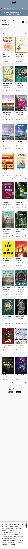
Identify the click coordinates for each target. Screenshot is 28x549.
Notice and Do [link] (6, 200)
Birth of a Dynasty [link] (7, 316)
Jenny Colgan (20, 85)
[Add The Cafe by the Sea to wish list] (26, 120)
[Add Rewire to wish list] (13, 62)
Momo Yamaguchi (21, 347)
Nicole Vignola (7, 56)
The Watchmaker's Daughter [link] (7, 375)
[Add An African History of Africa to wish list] (26, 295)
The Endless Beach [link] (7, 112)
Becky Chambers (20, 377)
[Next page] (19, 388)
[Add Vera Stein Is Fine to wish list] (13, 91)
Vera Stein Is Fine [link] (7, 83)
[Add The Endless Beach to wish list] (13, 120)
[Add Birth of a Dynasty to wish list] (13, 324)
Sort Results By (5, 28)
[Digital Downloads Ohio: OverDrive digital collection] (14, 3)
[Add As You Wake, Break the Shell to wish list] (26, 382)
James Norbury (20, 56)
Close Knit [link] (18, 83)
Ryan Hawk (6, 260)
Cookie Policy (13, 544)
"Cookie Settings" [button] (12, 538)
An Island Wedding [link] (20, 142)
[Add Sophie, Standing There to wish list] (13, 236)
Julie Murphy (6, 85)
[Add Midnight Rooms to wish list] (26, 324)
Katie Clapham (20, 173)
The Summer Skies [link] (7, 142)
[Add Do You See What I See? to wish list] (13, 353)
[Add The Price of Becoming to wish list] (13, 266)
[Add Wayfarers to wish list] (26, 266)
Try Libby (6, 12)
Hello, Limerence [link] (20, 346)
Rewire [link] (4, 54)
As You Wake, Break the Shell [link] (20, 375)
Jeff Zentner (19, 260)
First (11, 392)
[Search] (2, 8)
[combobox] (11, 8)
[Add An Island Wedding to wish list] (26, 149)
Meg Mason (6, 231)
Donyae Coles (20, 318)
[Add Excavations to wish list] (13, 178)
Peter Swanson (7, 347)
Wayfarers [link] (18, 258)
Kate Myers (6, 173)
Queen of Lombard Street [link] (20, 200)
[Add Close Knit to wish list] (26, 91)
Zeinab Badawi (20, 289)
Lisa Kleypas (19, 202)
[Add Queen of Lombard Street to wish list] (26, 207)
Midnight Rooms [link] (20, 316)
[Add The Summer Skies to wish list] (13, 149)
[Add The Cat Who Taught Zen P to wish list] (26, 62)
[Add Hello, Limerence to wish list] (26, 353)
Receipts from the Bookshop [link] (20, 171)
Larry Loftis (6, 377)
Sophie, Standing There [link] (7, 229)
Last (18, 392)
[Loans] (22, 9)
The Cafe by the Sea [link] (20, 112)
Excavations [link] (6, 171)
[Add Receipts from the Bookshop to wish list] (26, 178)
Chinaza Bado (7, 318)
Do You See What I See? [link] (7, 346)
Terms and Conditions (8, 526)
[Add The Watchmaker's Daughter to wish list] (13, 382)
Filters (3, 33)
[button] (23, 22)
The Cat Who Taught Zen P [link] (20, 54)
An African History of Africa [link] (20, 287)
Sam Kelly (6, 202)
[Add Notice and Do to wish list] (13, 207)
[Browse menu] (25, 8)
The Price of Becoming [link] (7, 258)
